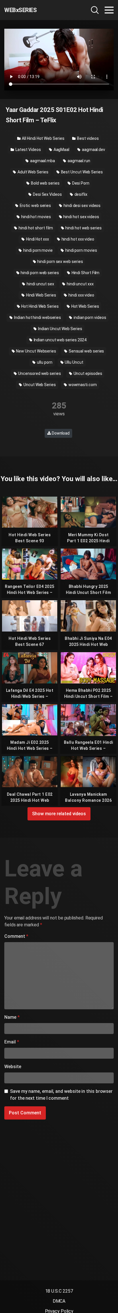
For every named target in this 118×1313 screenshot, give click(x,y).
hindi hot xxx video (77, 239)
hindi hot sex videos (81, 216)
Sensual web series (86, 351)
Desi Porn (80, 183)
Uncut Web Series (39, 384)
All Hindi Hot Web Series (42, 138)
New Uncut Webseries (35, 351)
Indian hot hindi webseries (37, 317)
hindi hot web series (82, 228)
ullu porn (44, 362)
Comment (16, 936)
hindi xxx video (81, 295)
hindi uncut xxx (80, 284)
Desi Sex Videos (47, 194)
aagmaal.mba (42, 160)
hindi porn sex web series (60, 261)
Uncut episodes (87, 373)
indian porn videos (89, 317)
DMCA (59, 1301)
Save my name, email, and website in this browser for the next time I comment (61, 1095)
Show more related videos (59, 813)
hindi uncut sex (40, 284)
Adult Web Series (32, 172)
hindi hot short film (35, 228)
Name (12, 1017)
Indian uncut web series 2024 (60, 340)
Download (60, 433)
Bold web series (45, 183)
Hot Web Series (84, 306)
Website (12, 1066)
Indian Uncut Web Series (59, 328)
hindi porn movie (37, 250)
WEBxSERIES (20, 10)
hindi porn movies (80, 250)
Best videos (87, 138)
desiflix (80, 194)
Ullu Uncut (73, 362)
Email (11, 1042)
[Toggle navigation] (109, 10)
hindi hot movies (35, 216)
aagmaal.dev (93, 149)
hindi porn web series (39, 272)
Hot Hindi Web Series (39, 306)
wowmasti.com (82, 384)
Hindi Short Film (85, 272)
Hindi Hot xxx (37, 239)
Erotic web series (35, 205)
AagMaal (61, 149)
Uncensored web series (39, 373)
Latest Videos (28, 149)
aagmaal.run (78, 160)
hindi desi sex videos (82, 205)
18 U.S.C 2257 (59, 1291)
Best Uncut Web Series (81, 172)
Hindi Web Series (40, 295)
